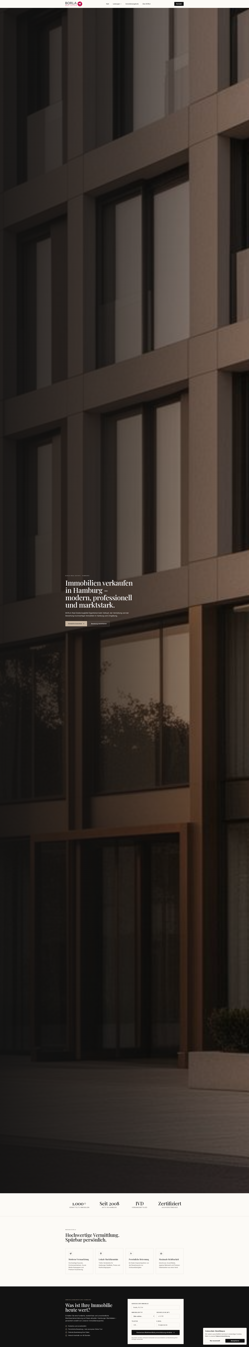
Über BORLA (146, 4)
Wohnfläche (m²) (163, 1312)
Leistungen (116, 4)
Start (107, 4)
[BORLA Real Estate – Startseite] (73, 4)
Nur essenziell (215, 1341)
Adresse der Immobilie (140, 1303)
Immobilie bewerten (75, 623)
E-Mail (159, 1321)
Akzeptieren (235, 1341)
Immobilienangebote (132, 4)
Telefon (135, 1321)
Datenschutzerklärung (223, 1336)
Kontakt (179, 4)
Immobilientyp (137, 1312)
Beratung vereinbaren (99, 623)
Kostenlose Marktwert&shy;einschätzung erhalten (154, 1332)
